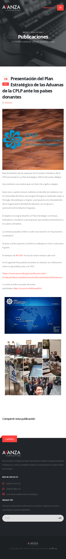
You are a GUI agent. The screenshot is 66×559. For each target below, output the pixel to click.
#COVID (19, 255)
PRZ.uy (54, 548)
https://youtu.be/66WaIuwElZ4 (28, 288)
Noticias (8, 102)
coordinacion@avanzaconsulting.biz (22, 494)
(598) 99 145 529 (13, 483)
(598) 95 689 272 (13, 489)
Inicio (25, 32)
